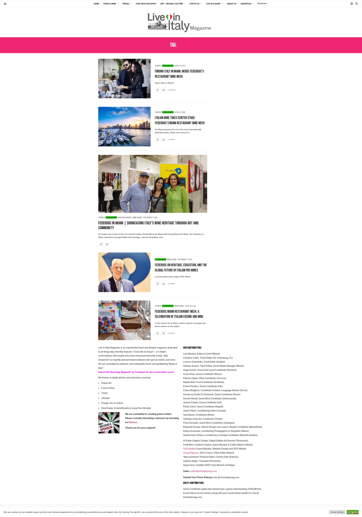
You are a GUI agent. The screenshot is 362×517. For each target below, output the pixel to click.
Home (96, 4)
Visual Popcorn (191, 453)
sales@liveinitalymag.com (203, 471)
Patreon (133, 422)
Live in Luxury (213, 4)
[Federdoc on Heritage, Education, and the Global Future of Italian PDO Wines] (124, 272)
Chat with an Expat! (146, 4)
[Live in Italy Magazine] (181, 22)
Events (158, 66)
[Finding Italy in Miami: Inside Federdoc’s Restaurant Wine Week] (124, 78)
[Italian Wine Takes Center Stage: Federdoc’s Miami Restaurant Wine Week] (124, 126)
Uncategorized (124, 217)
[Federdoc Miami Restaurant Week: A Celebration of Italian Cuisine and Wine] (124, 320)
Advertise (246, 4)
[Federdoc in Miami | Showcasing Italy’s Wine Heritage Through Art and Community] (152, 188)
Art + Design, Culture (171, 4)
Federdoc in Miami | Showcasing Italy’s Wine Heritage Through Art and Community (148, 226)
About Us (231, 4)
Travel (126, 4)
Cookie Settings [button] (337, 512)
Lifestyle (194, 4)
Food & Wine (110, 4)
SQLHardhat (189, 448)
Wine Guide (137, 217)
